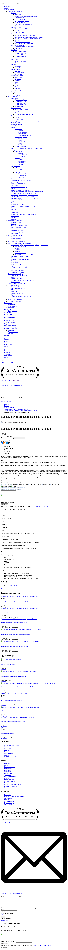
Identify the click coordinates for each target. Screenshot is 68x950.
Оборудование (12, 306)
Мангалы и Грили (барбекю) (12, 327)
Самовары (7, 319)
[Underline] (13, 478)
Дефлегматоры (15, 166)
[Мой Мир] (7, 437)
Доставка (7, 338)
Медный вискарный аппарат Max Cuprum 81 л (11, 693)
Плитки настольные (10, 325)
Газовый (17, 30)
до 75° (17, 93)
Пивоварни (11, 304)
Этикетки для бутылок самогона (21, 296)
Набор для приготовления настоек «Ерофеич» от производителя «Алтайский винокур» (20, 680)
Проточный (18, 48)
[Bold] (3, 478)
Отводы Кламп (15, 122)
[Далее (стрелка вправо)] (3, 935)
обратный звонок (15, 374)
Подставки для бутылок (18, 288)
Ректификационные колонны (24, 24)
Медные (17, 71)
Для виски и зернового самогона (25, 35)
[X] (9, 437)
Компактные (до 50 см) (22, 61)
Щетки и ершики (16, 290)
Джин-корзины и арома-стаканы (21, 180)
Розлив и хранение (13, 285)
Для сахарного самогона (22, 42)
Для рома (17, 40)
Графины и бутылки (17, 286)
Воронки (14, 291)
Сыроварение (8, 312)
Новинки (7, 6)
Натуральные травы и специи (20, 256)
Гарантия (7, 743)
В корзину (4, 663)
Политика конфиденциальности (14, 790)
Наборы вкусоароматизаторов (24, 254)
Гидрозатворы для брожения (16, 283)
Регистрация (9, 362)
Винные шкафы (9, 314)
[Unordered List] (6, 479)
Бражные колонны (20, 22)
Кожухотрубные (23, 159)
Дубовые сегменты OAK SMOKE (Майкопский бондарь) (13, 669)
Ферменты (14, 228)
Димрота (21, 162)
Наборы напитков (20, 253)
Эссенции (14, 261)
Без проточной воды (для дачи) (24, 46)
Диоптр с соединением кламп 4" (8, 726)
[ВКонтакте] (2, 437)
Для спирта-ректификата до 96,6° (25, 43)
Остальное (18, 90)
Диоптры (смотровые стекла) (20, 182)
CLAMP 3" (21, 141)
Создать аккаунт (6, 907)
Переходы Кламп (16, 124)
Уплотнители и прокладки (19, 187)
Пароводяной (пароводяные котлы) (25, 114)
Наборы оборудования (18, 183)
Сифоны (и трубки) (17, 293)
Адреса (6, 748)
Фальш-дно (14, 185)
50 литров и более (20, 58)
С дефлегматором (20, 19)
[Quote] (13, 479)
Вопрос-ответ (8, 344)
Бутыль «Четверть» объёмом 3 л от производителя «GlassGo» (14, 639)
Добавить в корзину (7, 431)
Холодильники (15, 150)
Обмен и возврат (9, 740)
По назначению (16, 34)
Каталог (6, 399)
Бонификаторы (15, 262)
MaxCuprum (18, 77)
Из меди (20, 169)
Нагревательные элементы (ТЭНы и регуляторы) (26, 198)
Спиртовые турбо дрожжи (19, 232)
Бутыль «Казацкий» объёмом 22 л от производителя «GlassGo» (15, 595)
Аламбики (18, 14)
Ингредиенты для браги (15, 220)
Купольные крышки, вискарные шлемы (23, 206)
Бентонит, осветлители (18, 270)
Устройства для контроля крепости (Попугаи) (25, 195)
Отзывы (6, 745)
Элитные (17, 67)
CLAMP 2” (21, 140)
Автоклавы (11, 322)
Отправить (4, 497)
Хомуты (13, 201)
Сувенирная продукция (15, 301)
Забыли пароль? (5, 901)
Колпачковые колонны (25, 135)
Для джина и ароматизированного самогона (28, 38)
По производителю (17, 75)
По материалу (15, 69)
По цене (13, 64)
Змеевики (21, 164)
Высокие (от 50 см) (20, 63)
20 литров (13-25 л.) (21, 53)
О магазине (7, 343)
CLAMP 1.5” (22, 138)
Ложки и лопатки (16, 212)
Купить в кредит (9, 796)
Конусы (13, 208)
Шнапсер (17, 82)
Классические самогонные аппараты (26, 16)
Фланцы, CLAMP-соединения (20, 199)
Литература (11, 298)
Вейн (16, 85)
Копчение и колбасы (10, 328)
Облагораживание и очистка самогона (19, 243)
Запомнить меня (8, 900)
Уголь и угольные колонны (19, 267)
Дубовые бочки (16, 264)
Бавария (17, 80)
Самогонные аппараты (15, 11)
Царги (13, 127)
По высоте (14, 59)
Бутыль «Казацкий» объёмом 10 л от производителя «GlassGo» (15, 605)
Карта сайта (7, 788)
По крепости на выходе (18, 92)
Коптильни (11, 330)
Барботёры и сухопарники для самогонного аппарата (27, 191)
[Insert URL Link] (22, 478)
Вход (2, 362)
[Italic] (7, 478)
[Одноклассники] (4, 437)
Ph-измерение (15, 282)
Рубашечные (22, 161)
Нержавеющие (19, 119)
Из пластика (15, 240)
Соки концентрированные (19, 225)
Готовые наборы (16, 222)
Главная (6, 397)
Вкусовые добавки (17, 230)
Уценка (6, 335)
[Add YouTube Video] (34, 478)
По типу (13, 13)
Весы (13, 277)
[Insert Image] (46, 478)
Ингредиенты (12, 307)
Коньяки (17, 249)
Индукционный (20, 32)
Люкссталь (18, 83)
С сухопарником (20, 17)
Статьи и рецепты (9, 798)
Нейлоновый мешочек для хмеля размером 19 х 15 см (13, 714)
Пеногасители (15, 233)
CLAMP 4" (21, 143)
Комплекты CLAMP (17, 204)
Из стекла (14, 237)
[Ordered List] (54, 478)
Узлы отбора (15, 125)
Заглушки (14, 203)
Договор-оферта (9, 794)
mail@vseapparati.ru (16, 379)
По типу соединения (21, 137)
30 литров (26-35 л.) (21, 54)
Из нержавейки (19, 72)
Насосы (13, 217)
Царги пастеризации (21, 146)
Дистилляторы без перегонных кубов (22, 196)
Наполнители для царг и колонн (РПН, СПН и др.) (26, 148)
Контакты (7, 341)
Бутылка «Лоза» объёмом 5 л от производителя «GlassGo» (14, 615)
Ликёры (17, 251)
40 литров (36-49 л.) (21, 56)
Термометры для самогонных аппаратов (23, 193)
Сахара (13, 224)
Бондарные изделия (10, 317)
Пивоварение (8, 303)
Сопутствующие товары (15, 211)
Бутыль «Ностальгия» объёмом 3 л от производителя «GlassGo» (15, 627)
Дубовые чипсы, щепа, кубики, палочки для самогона (20, 404)
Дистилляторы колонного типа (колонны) (27, 25)
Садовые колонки (9, 324)
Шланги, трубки (16, 188)
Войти (3, 903)
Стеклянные (18, 74)
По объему (14, 50)
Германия (18, 79)
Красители (14, 257)
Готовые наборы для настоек (20, 259)
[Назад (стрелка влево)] (1, 935)
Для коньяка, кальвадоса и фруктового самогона (29, 37)
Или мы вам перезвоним (8, 582)
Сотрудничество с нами (11, 738)
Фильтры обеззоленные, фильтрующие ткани (25, 269)
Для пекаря (7, 315)
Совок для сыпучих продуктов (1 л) (9, 657)
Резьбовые (21, 145)
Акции (6, 8)
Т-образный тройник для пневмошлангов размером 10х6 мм (14, 704)
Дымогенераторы (13, 332)
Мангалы (10, 333)
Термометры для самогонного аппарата (23, 280)
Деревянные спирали (17, 272)
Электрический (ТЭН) (21, 29)
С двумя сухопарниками (22, 21)
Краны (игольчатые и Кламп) (20, 190)
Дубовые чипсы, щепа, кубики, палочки (23, 266)
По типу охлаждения (17, 45)
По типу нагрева (16, 27)
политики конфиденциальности (39, 499)
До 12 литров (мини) (21, 51)
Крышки (14, 295)
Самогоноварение (9, 9)
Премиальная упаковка (15, 299)
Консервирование (9, 320)
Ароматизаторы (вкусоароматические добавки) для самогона (29, 245)
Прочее (13, 209)
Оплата (6, 339)
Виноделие (7, 309)
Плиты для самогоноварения (16, 241)
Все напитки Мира (20, 246)
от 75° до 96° (19, 95)
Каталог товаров (6, 394)
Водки (17, 248)
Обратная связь (8, 747)
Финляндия (18, 87)
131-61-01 (5, 379)
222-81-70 (5, 374)
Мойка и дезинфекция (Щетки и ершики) (23, 214)
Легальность (8, 791)
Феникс (17, 88)
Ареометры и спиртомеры (19, 275)
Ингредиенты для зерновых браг (21, 227)
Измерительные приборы (15, 274)
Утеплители (15, 216)
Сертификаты (8, 742)
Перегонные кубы (13, 96)
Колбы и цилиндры (17, 278)
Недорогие (18, 66)
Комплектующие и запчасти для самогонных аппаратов (25, 121)
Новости (6, 793)
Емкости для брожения (15, 235)
